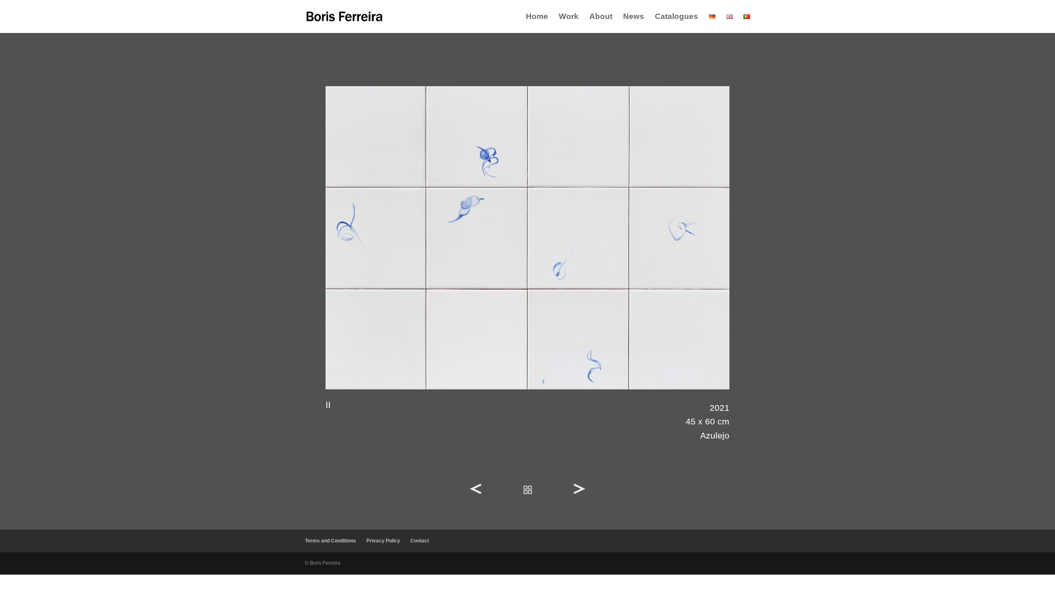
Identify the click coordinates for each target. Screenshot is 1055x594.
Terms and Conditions (330, 541)
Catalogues (676, 17)
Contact (419, 541)
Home (537, 17)
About (600, 17)
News (633, 17)
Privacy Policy (383, 541)
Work (569, 17)
